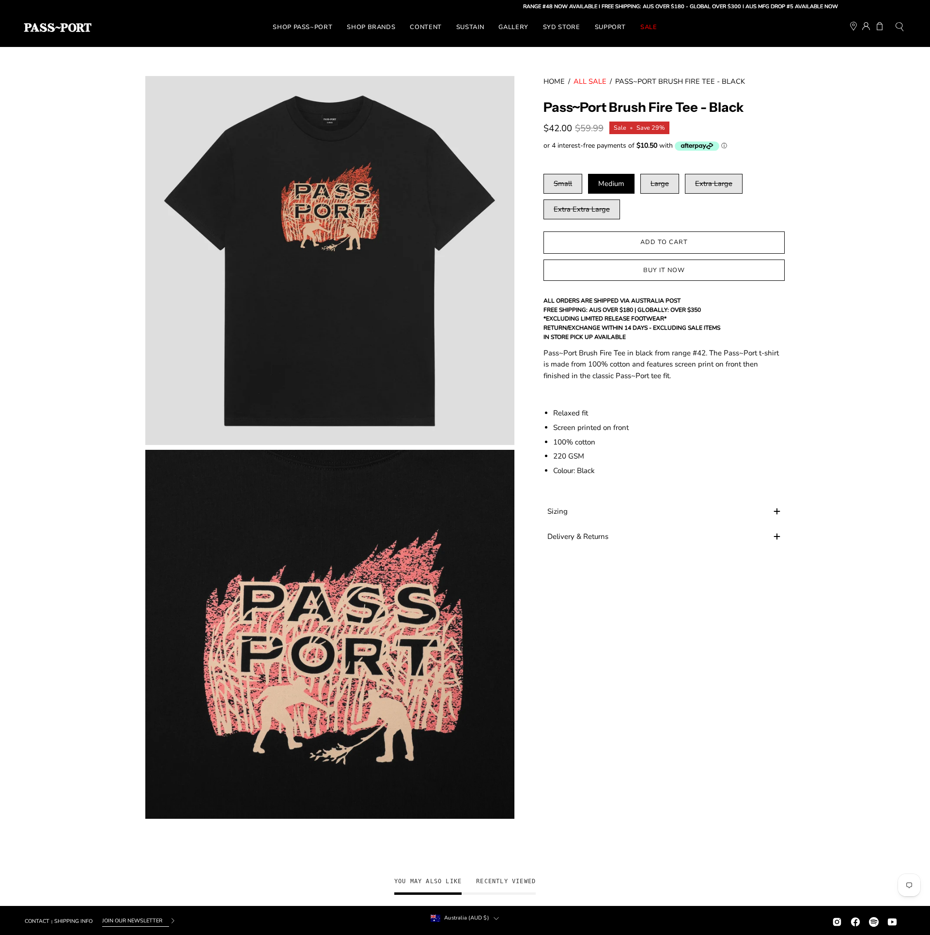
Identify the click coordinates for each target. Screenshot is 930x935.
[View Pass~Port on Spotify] (873, 920)
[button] (899, 27)
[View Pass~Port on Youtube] (892, 920)
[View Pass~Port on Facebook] (855, 920)
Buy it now (664, 270)
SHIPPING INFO (73, 921)
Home (554, 81)
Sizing (557, 511)
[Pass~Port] (58, 27)
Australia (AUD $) (466, 917)
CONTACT (37, 921)
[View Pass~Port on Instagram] (837, 920)
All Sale (590, 81)
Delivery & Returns (577, 536)
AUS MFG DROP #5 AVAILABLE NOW (763, 6)
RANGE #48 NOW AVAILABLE (532, 6)
